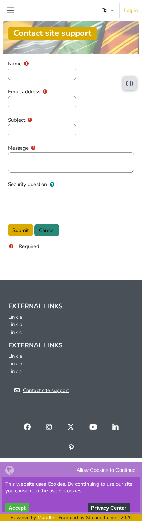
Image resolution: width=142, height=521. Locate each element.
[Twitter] (70, 428)
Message (18, 148)
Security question (27, 184)
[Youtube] (93, 428)
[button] (107, 10)
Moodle (46, 517)
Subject (16, 120)
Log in (131, 10)
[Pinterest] (71, 448)
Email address (24, 91)
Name (15, 63)
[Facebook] (27, 428)
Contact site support (46, 390)
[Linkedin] (115, 428)
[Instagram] (49, 428)
